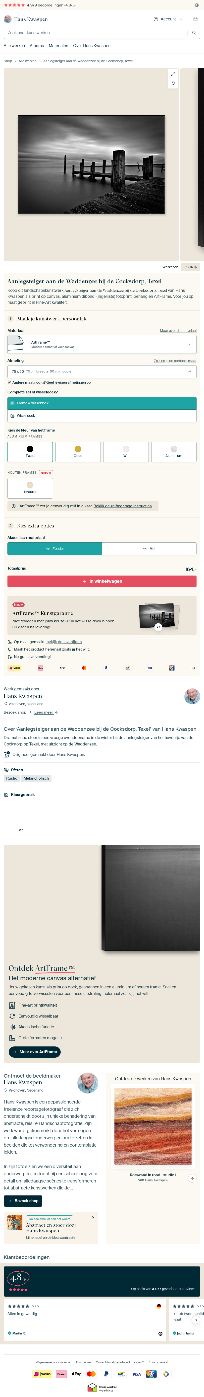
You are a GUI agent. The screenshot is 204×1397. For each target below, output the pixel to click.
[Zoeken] (194, 33)
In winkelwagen (106, 581)
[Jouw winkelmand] (195, 19)
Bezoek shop (15, 712)
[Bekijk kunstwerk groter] (173, 74)
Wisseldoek (26, 415)
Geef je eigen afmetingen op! (51, 382)
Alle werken (14, 45)
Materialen (58, 45)
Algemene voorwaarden (54, 1362)
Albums (37, 45)
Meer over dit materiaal (178, 330)
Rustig (11, 778)
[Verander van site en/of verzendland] (196, 5)
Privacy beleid (158, 1362)
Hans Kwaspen (31, 19)
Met (153, 548)
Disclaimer (84, 1362)
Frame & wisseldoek (33, 403)
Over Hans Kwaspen (91, 45)
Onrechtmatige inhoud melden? (120, 1362)
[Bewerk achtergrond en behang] (173, 83)
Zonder (58, 548)
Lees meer (44, 712)
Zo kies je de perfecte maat (175, 361)
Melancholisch (36, 778)
